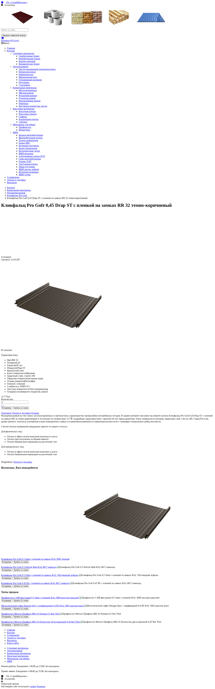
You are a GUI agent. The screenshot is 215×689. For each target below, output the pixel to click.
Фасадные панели (28, 114)
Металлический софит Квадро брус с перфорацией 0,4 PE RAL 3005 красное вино (42, 606)
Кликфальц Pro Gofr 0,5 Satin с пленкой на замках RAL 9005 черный (35, 559)
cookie (33, 686)
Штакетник (24, 130)
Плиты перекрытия (28, 140)
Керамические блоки (29, 64)
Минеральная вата (28, 77)
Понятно (41, 686)
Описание (6, 413)
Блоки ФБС (24, 143)
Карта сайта (13, 643)
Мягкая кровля (26, 93)
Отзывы (35, 413)
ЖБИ (15, 132)
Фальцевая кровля (28, 95)
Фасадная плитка (27, 111)
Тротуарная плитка (28, 164)
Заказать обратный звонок (14, 35)
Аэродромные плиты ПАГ (32, 156)
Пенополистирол (27, 72)
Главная (11, 48)
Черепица (23, 103)
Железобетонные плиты (31, 137)
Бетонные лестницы (29, 145)
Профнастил (25, 127)
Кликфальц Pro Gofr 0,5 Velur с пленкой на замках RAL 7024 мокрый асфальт (39, 575)
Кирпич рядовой (27, 61)
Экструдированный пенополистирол (37, 69)
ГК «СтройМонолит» (16, 2)
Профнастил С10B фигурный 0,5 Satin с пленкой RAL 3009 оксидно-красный (40, 597)
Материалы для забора (24, 124)
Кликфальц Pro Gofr (17, 195)
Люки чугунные (27, 166)
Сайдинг (23, 122)
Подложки (24, 82)
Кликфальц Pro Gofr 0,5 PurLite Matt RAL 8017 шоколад (29, 567)
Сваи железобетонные (30, 159)
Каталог (11, 50)
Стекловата (24, 85)
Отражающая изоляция (30, 79)
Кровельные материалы (25, 87)
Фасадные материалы (23, 108)
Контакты (12, 182)
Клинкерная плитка (28, 119)
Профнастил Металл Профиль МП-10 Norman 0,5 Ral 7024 (30, 614)
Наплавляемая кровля (29, 101)
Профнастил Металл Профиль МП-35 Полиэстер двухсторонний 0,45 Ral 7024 (40, 622)
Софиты (23, 116)
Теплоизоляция (20, 66)
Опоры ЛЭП (25, 161)
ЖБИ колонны (26, 153)
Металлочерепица (28, 90)
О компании (13, 177)
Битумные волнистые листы (33, 106)
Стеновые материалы (23, 53)
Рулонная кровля (27, 98)
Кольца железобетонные (31, 135)
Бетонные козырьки (28, 172)
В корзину (6, 408)
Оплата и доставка (16, 180)
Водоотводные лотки (29, 151)
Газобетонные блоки (29, 56)
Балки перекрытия (28, 148)
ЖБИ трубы (25, 174)
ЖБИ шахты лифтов (29, 169)
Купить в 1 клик (21, 408)
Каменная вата (26, 74)
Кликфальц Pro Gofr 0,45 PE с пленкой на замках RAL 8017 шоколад (35, 583)
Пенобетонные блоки (29, 58)
